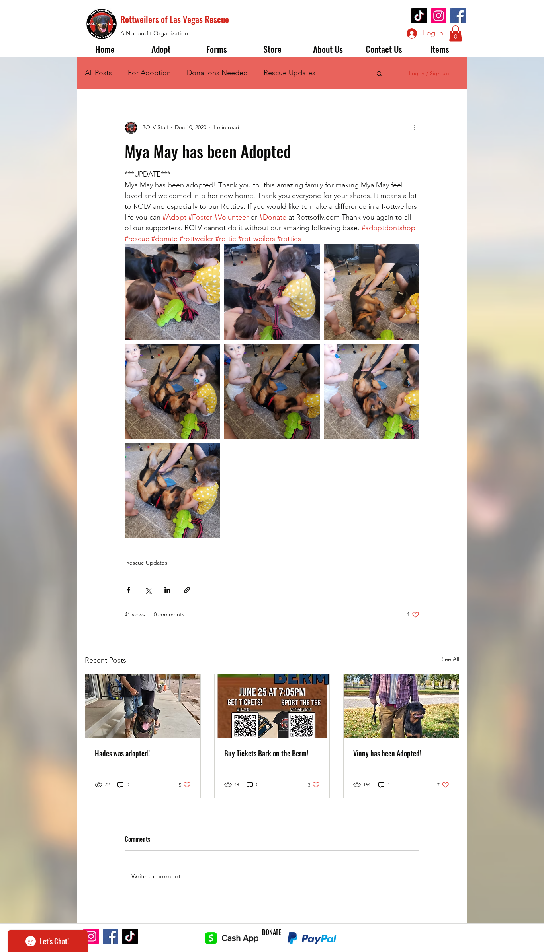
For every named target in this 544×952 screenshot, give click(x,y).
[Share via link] (187, 590)
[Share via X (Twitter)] (148, 590)
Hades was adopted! (122, 753)
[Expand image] (172, 292)
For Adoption (149, 72)
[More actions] (414, 127)
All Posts (98, 72)
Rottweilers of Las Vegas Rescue (174, 19)
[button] (455, 33)
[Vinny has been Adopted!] (401, 706)
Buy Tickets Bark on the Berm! (266, 753)
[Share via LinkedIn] (167, 590)
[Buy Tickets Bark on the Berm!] (272, 706)
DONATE (271, 932)
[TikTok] (419, 15)
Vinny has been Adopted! (387, 753)
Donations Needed (217, 72)
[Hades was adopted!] (142, 706)
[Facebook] (458, 15)
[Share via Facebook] (128, 590)
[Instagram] (438, 15)
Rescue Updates (289, 72)
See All (450, 659)
